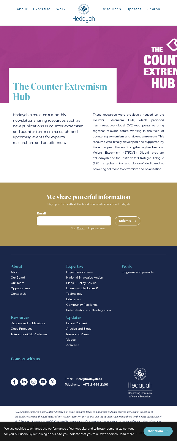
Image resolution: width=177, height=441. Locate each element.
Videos (71, 340)
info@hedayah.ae (89, 379)
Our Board (18, 277)
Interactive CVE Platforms (29, 334)
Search (153, 9)
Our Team (17, 283)
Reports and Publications (28, 323)
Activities (72, 345)
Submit (125, 221)
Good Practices (21, 329)
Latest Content (76, 323)
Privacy (81, 228)
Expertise (42, 9)
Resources (111, 9)
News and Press (77, 334)
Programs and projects (137, 272)
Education (73, 299)
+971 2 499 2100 (95, 385)
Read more (126, 434)
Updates (134, 9)
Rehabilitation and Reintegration (88, 310)
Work (61, 9)
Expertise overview (79, 272)
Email (41, 214)
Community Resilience (82, 305)
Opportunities (20, 288)
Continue (155, 431)
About (22, 9)
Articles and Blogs (78, 329)
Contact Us (18, 294)
